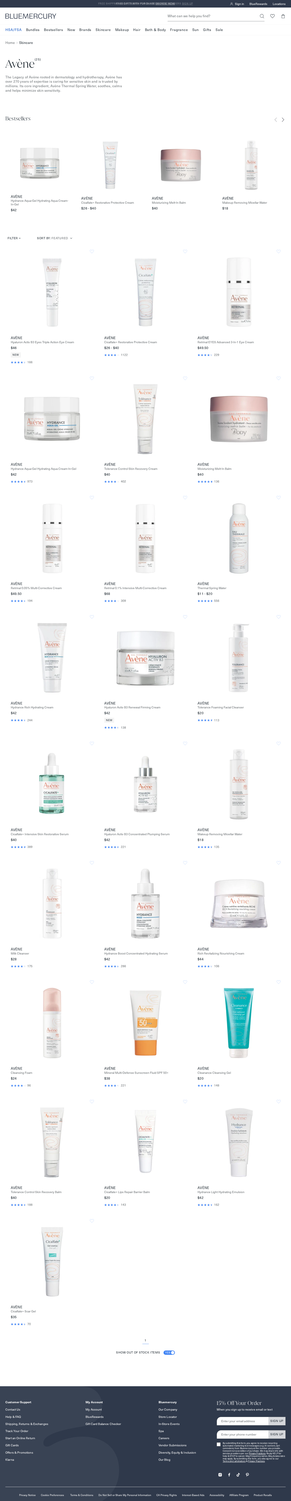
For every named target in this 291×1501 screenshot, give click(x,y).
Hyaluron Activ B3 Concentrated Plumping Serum (137, 834)
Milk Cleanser (20, 953)
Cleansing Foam (21, 1073)
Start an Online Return (20, 1438)
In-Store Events (169, 1424)
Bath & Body (155, 30)
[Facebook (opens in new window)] (229, 1473)
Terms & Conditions (81, 1495)
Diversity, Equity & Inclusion (177, 1452)
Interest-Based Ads (193, 1495)
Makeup (122, 30)
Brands (85, 30)
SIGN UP (276, 1421)
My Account (94, 1409)
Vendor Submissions (173, 1445)
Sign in (239, 4)
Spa (161, 1431)
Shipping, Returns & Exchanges (26, 1424)
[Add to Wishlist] (92, 251)
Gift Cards (12, 1445)
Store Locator (168, 1417)
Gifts (207, 30)
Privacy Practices (257, 1453)
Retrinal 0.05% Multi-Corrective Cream (36, 588)
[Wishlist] (272, 16)
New (71, 30)
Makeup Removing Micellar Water (244, 203)
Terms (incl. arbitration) (234, 1461)
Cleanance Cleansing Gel (214, 1073)
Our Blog (164, 1460)
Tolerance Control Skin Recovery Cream (130, 469)
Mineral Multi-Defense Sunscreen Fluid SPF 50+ (136, 1073)
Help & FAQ (13, 1417)
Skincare (103, 30)
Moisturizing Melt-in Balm (169, 203)
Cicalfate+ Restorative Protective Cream (107, 203)
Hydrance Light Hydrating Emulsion (221, 1192)
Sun (195, 30)
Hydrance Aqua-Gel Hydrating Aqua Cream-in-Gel (39, 202)
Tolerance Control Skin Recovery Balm (36, 1192)
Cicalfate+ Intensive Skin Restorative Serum (40, 834)
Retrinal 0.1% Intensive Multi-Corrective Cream (135, 588)
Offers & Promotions (19, 1452)
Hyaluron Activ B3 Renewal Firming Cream (132, 707)
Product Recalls (263, 1495)
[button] (283, 16)
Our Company (168, 1409)
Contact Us (12, 1409)
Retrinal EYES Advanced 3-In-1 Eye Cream (226, 342)
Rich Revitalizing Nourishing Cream (221, 953)
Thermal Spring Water (212, 588)
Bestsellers (53, 30)
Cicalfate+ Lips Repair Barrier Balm (127, 1192)
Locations (279, 4)
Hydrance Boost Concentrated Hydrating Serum (136, 953)
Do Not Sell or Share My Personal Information (124, 1495)
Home (10, 43)
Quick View (52, 292)
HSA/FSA (13, 30)
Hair (136, 30)
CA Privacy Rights (166, 1495)
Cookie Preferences (52, 1495)
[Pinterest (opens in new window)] (247, 1473)
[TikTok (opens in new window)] (238, 1473)
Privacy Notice (27, 1495)
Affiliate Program (239, 1495)
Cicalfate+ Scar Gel (23, 1311)
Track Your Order (16, 1431)
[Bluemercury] (30, 16)
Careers (164, 1438)
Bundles (33, 30)
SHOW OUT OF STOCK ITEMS (143, 1352)
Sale (219, 30)
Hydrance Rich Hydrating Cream (32, 707)
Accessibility (217, 1495)
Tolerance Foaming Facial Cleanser (221, 707)
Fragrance (179, 30)
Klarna (9, 1460)
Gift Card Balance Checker (103, 1424)
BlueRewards (258, 4)
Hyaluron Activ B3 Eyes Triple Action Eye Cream (42, 342)
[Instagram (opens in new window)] (220, 1473)
